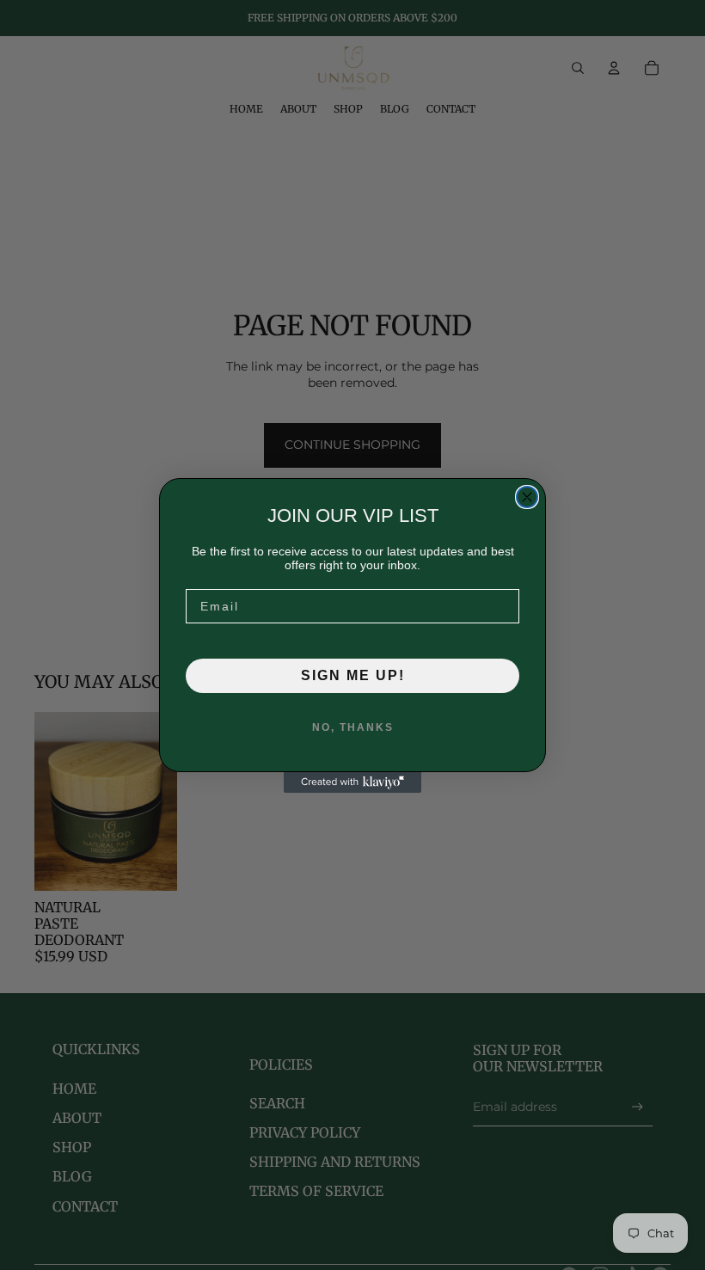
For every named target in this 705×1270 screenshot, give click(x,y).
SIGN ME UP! (353, 675)
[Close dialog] (527, 497)
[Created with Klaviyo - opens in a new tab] (352, 782)
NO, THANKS (353, 727)
